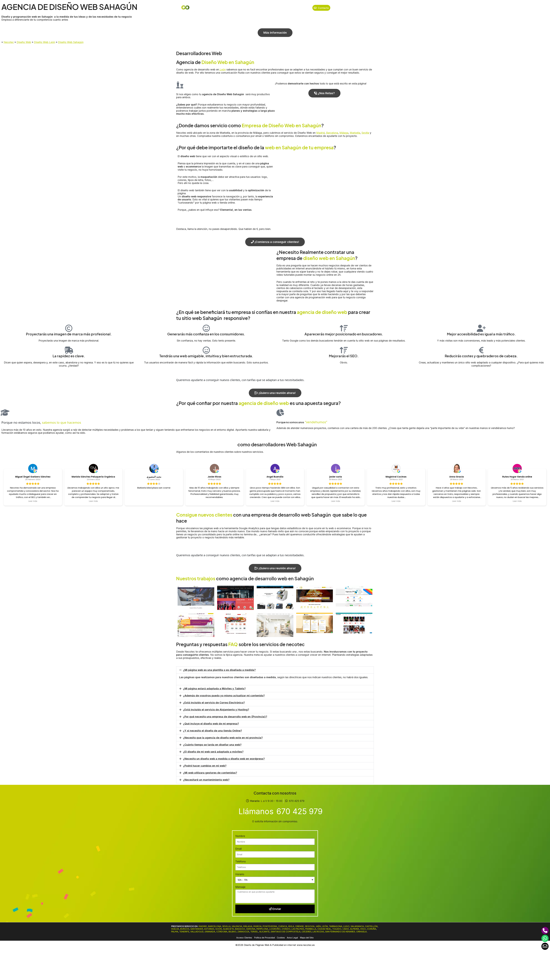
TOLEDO (336, 929)
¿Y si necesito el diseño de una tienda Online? (212, 730)
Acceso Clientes (244, 937)
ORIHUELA (361, 931)
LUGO (346, 926)
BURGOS (184, 929)
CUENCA (282, 926)
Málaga (343, 132)
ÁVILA (291, 926)
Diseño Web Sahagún (71, 42)
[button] (275, 670)
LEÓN (325, 926)
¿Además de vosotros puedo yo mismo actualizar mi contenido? (224, 695)
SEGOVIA (310, 926)
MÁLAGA (247, 926)
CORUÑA (371, 929)
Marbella (355, 132)
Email (238, 848)
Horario (239, 874)
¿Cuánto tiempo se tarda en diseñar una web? (212, 744)
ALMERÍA (354, 929)
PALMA (174, 931)
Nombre (240, 835)
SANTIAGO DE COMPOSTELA (285, 931)
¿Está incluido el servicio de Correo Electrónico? (214, 702)
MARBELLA (310, 929)
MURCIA (257, 926)
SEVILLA (226, 926)
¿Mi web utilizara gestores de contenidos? (210, 772)
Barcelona (332, 132)
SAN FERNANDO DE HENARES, (340, 931)
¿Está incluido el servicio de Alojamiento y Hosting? (216, 709)
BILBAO (232, 931)
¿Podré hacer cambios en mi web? (204, 765)
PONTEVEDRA (270, 926)
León (222, 69)
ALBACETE (228, 929)
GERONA (250, 929)
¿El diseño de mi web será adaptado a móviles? (213, 751)
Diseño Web (24, 42)
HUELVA (175, 929)
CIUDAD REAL (324, 929)
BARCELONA (214, 926)
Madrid (320, 132)
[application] (301, 8)
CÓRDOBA (221, 931)
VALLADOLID (197, 931)
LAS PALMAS (297, 929)
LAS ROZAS (318, 931)
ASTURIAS (209, 929)
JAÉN (318, 926)
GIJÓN (218, 929)
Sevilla (365, 132)
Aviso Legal (292, 937)
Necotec (9, 42)
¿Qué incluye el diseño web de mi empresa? (211, 723)
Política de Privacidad (264, 937)
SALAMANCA (357, 926)
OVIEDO (286, 929)
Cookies (281, 937)
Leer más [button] (32, 501)
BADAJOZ (240, 929)
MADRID (203, 926)
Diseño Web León (44, 42)
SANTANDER (196, 929)
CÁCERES (306, 931)
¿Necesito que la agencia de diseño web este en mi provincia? (223, 737)
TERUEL (254, 931)
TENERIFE (184, 931)
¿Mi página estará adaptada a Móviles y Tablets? (214, 688)
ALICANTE (264, 931)
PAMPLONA (262, 929)
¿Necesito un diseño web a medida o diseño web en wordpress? (224, 758)
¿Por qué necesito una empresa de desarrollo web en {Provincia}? (225, 716)
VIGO (363, 929)
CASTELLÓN (371, 926)
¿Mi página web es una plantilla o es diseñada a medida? (219, 669)
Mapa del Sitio (307, 937)
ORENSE (299, 926)
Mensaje (240, 886)
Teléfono (240, 861)
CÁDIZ (345, 929)
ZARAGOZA (243, 931)
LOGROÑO (275, 929)
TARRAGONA (335, 926)
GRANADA (210, 931)
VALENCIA (237, 926)
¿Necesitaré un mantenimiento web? (206, 779)
